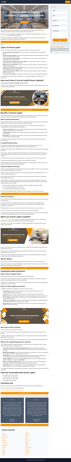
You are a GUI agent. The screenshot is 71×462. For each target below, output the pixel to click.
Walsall (21, 390)
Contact (67, 1)
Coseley (26, 438)
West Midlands (12, 390)
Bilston (26, 436)
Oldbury (3, 449)
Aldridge (2, 390)
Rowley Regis (28, 434)
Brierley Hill (27, 448)
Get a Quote (24, 22)
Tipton (3, 454)
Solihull (3, 452)
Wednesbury (4, 445)
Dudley (26, 441)
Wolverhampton (28, 447)
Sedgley (26, 445)
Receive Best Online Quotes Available (24, 109)
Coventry (27, 454)
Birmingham (6, 390)
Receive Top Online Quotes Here (24, 193)
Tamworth (18, 390)
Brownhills (4, 440)
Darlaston (4, 451)
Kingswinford (27, 450)
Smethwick (4, 442)
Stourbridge (27, 452)
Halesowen (27, 443)
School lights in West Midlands (7, 219)
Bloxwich (4, 447)
